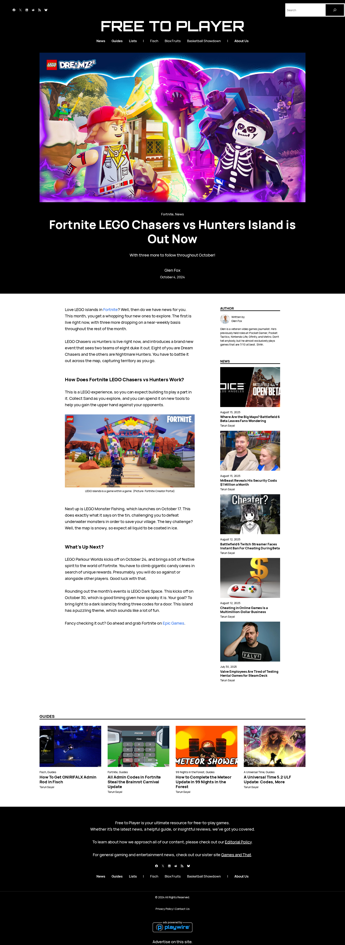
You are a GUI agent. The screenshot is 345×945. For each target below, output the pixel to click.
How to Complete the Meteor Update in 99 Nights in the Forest (203, 782)
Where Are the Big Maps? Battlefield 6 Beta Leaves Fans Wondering (250, 419)
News (179, 214)
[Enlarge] (189, 420)
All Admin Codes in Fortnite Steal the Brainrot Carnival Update (134, 782)
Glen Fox (172, 270)
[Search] (335, 10)
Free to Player (173, 26)
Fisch (43, 772)
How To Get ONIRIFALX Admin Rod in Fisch (68, 779)
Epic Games (173, 623)
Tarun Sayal (227, 425)
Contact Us (182, 909)
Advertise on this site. (173, 941)
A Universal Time (254, 772)
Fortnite (167, 214)
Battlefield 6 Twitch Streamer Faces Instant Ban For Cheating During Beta (250, 546)
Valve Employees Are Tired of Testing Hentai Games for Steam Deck (249, 674)
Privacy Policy (164, 909)
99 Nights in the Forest (190, 772)
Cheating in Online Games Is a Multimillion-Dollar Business (244, 610)
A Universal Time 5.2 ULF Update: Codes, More (267, 779)
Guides (51, 772)
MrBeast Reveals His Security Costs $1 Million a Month (248, 482)
